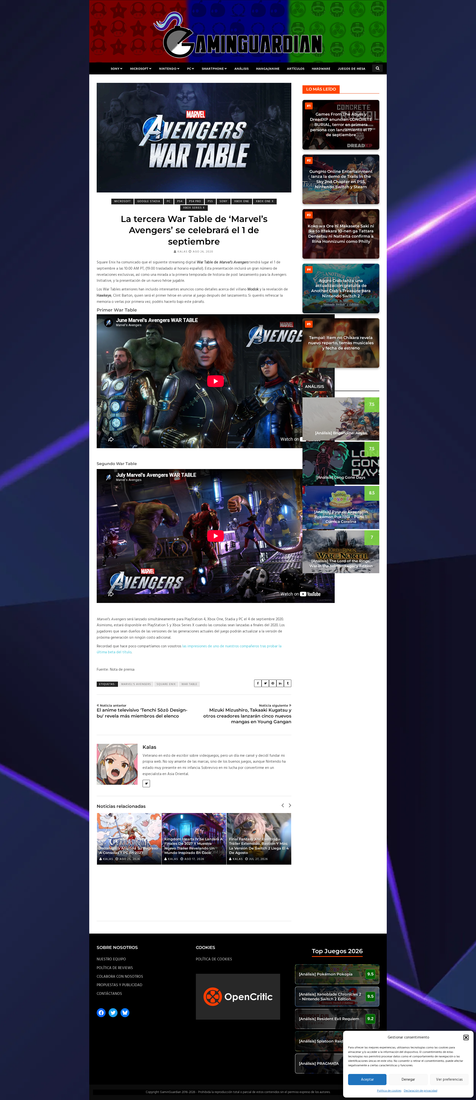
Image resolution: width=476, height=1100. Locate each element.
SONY (115, 68)
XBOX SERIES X (194, 208)
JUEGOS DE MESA (351, 68)
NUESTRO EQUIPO (111, 959)
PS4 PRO (195, 201)
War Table (189, 684)
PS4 (179, 201)
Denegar (408, 1080)
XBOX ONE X (265, 201)
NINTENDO (168, 68)
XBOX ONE (241, 201)
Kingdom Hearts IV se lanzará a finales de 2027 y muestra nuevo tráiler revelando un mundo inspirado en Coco (193, 846)
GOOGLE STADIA (148, 201)
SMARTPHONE (213, 68)
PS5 (210, 201)
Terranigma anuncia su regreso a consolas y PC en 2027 (128, 850)
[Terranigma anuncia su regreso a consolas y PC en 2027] (129, 839)
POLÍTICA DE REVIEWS (115, 968)
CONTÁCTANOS (109, 994)
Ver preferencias (449, 1080)
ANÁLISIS (242, 68)
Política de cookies (389, 1090)
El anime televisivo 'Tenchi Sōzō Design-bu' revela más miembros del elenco (142, 711)
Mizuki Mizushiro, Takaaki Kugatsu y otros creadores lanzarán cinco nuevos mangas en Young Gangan (247, 714)
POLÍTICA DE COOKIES (214, 959)
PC (189, 68)
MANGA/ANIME (268, 68)
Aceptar (367, 1080)
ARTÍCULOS (295, 68)
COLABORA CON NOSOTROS (120, 977)
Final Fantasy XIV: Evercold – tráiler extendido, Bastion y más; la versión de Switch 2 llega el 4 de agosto (259, 846)
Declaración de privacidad (420, 1090)
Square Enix (166, 684)
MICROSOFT (139, 68)
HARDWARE (321, 68)
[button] (466, 1037)
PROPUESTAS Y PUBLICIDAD (119, 985)
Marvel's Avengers (136, 684)
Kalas (182, 251)
